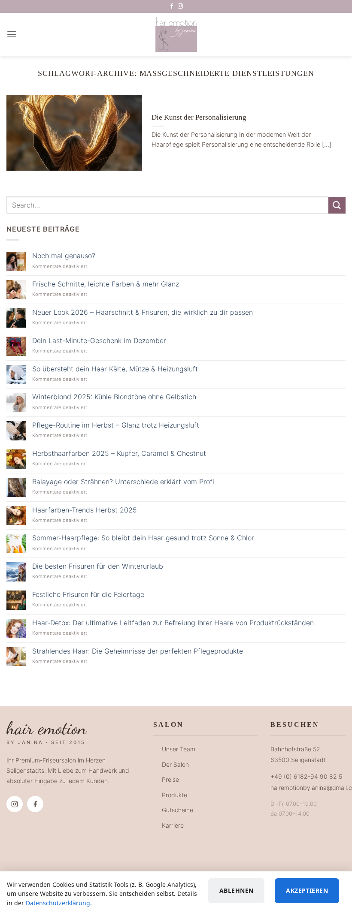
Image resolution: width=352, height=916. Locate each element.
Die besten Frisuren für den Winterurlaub (97, 566)
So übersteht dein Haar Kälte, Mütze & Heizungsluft (115, 369)
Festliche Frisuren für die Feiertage (88, 595)
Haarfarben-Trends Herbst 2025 (84, 510)
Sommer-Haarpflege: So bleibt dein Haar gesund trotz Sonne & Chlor (143, 538)
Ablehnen (236, 890)
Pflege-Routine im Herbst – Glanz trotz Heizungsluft (115, 425)
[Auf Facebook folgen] (171, 6)
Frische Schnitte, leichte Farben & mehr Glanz (105, 284)
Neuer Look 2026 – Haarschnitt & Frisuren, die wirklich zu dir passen (142, 312)
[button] (11, 34)
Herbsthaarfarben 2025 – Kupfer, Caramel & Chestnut (119, 453)
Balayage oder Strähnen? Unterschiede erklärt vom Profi (123, 482)
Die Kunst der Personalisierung (199, 117)
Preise (170, 779)
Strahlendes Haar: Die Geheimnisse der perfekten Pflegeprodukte (137, 651)
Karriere (173, 825)
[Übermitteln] (337, 205)
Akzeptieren (307, 890)
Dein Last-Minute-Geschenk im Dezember (99, 341)
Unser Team (178, 749)
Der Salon (175, 764)
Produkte (174, 794)
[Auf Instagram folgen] (180, 6)
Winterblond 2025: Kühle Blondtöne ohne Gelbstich (114, 397)
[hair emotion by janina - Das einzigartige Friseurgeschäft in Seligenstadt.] (176, 34)
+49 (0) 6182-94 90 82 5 (306, 776)
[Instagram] (14, 804)
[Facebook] (35, 804)
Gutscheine (177, 810)
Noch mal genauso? (63, 256)
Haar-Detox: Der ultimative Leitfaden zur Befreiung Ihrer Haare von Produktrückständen (173, 623)
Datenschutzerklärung (58, 903)
